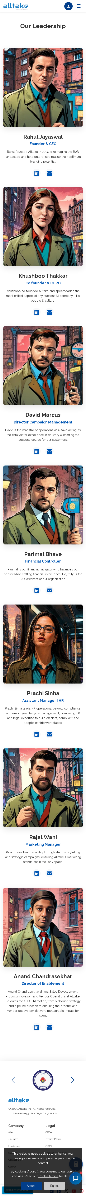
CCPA (49, 1132)
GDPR (49, 1146)
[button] (73, 1080)
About (11, 1132)
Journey (13, 1139)
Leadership (14, 1146)
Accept (31, 1185)
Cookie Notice (48, 1176)
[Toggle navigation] (78, 6)
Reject (54, 1185)
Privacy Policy (53, 1139)
